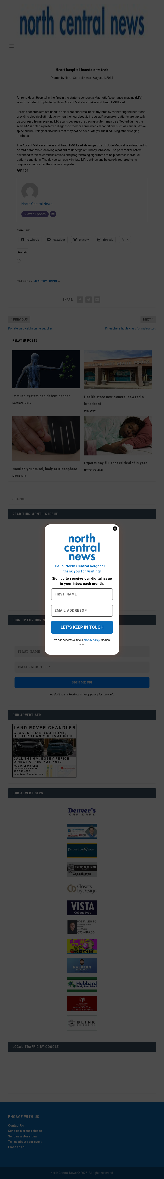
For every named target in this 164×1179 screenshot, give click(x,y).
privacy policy (92, 640)
